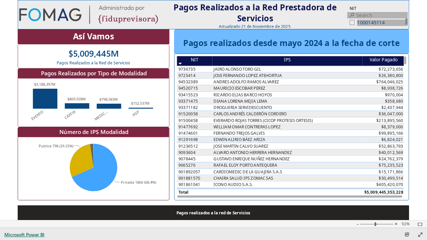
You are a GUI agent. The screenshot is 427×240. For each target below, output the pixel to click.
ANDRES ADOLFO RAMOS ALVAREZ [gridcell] (246, 82)
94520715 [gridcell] (188, 88)
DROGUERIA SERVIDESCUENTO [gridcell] (243, 107)
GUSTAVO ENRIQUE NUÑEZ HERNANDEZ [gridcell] (252, 159)
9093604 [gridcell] (186, 152)
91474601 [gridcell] (188, 133)
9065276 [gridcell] (186, 165)
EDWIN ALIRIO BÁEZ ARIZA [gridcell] (240, 139)
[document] (255, 15)
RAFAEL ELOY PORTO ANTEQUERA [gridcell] (246, 165)
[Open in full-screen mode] (420, 234)
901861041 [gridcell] (189, 184)
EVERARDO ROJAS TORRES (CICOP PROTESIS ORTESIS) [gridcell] (263, 120)
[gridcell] (287, 192)
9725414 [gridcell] (186, 75)
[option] (45, 99)
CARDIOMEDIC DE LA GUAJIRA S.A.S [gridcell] (248, 172)
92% (406, 224)
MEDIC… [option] (100, 115)
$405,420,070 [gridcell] (390, 184)
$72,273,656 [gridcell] (391, 69)
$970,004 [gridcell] (394, 95)
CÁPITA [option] (70, 114)
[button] (213, 212)
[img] (88, 14)
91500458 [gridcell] (188, 120)
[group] (255, 14)
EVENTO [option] (37, 115)
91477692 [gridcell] (188, 127)
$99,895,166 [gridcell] (391, 133)
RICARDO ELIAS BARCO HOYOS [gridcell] (243, 95)
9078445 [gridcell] (186, 159)
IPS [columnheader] (287, 59)
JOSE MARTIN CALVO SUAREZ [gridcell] (241, 146)
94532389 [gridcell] (188, 82)
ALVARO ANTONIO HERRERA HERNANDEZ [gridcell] (253, 152)
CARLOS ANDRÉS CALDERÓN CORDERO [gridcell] (250, 114)
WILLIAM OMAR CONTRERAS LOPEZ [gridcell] (247, 127)
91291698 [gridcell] (188, 139)
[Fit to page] (418, 224)
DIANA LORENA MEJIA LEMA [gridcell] (241, 101)
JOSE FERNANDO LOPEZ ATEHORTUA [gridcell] (248, 75)
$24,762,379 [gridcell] (391, 159)
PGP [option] (135, 113)
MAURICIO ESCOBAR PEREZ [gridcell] (240, 88)
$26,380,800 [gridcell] (391, 75)
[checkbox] (377, 22)
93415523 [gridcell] (188, 95)
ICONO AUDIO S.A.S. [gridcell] (233, 184)
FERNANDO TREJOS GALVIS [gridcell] (239, 133)
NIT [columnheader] (194, 59)
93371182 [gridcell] (188, 107)
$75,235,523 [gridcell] (391, 165)
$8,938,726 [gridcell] (392, 88)
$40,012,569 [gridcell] (391, 152)
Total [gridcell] (183, 192)
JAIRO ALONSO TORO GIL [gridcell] (237, 69)
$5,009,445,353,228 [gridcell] (383, 192)
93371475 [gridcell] (188, 101)
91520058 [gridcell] (188, 114)
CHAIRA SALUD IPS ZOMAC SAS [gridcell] (243, 178)
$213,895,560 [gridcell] (390, 120)
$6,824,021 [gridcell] (392, 139)
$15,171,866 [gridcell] (391, 172)
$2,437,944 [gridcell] (392, 107)
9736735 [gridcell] (186, 69)
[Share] (407, 235)
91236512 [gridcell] (188, 146)
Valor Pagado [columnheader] (384, 59)
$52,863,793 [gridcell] (391, 146)
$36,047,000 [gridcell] (391, 114)
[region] (213, 110)
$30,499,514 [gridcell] (391, 178)
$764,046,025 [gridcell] (390, 82)
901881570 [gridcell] (189, 178)
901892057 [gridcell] (189, 172)
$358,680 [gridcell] (394, 101)
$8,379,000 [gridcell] (392, 127)
